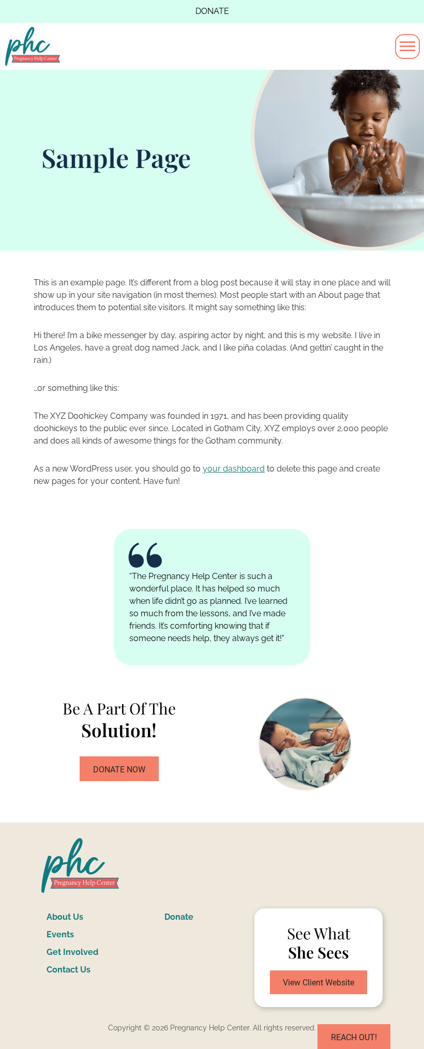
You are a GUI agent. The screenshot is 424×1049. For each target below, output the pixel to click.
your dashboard (234, 469)
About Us (65, 917)
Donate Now (119, 769)
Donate (212, 11)
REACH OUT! (354, 1037)
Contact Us (68, 970)
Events (60, 934)
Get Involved (72, 952)
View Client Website (318, 982)
